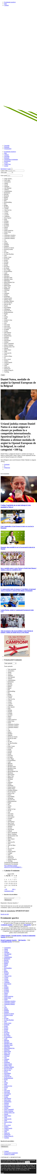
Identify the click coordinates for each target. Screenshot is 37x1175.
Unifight (6, 364)
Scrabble (6, 329)
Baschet (6, 194)
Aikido (6, 183)
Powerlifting (7, 307)
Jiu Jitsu (6, 252)
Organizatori (7, 148)
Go (5, 240)
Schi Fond (7, 326)
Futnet (6, 233)
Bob (5, 200)
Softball (6, 342)
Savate (6, 321)
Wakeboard (7, 368)
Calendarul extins (9, 891)
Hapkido (6, 246)
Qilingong (7, 309)
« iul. (5, 889)
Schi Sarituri (7, 328)
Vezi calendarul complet (10, 865)
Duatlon (6, 222)
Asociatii (6, 145)
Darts (5, 219)
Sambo (6, 317)
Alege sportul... (8, 178)
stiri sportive (27, 925)
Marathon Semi (8, 279)
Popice (6, 306)
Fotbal (6, 229)
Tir (5, 357)
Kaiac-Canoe (7, 257)
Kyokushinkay (8, 271)
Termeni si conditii (9, 1154)
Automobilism (8, 191)
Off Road (6, 290)
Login (6, 162)
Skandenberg (7, 335)
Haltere (6, 243)
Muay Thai (7, 287)
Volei (5, 365)
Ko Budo (6, 268)
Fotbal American (8, 230)
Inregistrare (7, 161)
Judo (5, 255)
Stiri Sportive (22, 940)
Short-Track (7, 334)
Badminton (7, 193)
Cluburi (6, 5)
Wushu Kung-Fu (8, 370)
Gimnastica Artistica (9, 237)
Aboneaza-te (8, 900)
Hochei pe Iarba (8, 249)
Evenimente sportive (10, 2)
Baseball (6, 196)
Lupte (5, 273)
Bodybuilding (8, 202)
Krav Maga (7, 270)
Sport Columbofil (9, 343)
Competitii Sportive (6, 941)
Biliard (6, 199)
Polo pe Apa (7, 304)
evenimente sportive (6, 925)
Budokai (6, 207)
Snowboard (7, 340)
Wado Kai (7, 367)
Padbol (6, 295)
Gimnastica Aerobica (9, 235)
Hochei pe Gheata (9, 248)
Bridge (6, 205)
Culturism (6, 216)
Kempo (6, 263)
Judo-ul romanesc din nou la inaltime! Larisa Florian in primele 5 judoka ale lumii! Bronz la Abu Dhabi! (17, 631)
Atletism (6, 189)
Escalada (6, 226)
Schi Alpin (7, 324)
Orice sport (7, 180)
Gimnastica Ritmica (9, 238)
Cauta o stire (4, 170)
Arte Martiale (7, 188)
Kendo (6, 265)
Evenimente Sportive (10, 151)
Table (5, 351)
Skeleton (6, 337)
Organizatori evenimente (11, 159)
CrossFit (6, 215)
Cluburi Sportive (6, 935)
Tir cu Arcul (7, 359)
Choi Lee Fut (7, 210)
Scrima (6, 331)
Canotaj (6, 208)
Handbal (6, 244)
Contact (6, 1151)
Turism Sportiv (8, 362)
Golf (5, 241)
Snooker (6, 339)
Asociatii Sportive (16, 935)
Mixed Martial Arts (9, 282)
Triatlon (6, 361)
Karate (6, 260)
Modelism (7, 284)
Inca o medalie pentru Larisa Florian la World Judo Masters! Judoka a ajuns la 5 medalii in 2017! (18, 569)
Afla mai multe (21, 1162)
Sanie (5, 318)
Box (5, 204)
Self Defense (7, 332)
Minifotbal (7, 281)
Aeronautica (7, 182)
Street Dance (7, 350)
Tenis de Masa (8, 356)
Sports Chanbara (8, 345)
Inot (5, 251)
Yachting (6, 372)
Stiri (5, 3)
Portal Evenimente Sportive (9, 940)
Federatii (6, 147)
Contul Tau (7, 164)
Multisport (7, 288)
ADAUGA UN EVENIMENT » (13, 867)
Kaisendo (6, 259)
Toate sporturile (12, 669)
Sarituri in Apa (8, 320)
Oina (5, 292)
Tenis (5, 354)
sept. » (14, 889)
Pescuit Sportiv (8, 303)
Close (2, 1173)
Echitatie (6, 224)
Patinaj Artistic (8, 298)
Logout (6, 165)
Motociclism (7, 285)
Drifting (6, 221)
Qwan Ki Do (7, 310)
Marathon (6, 276)
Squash (6, 348)
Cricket (6, 213)
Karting (6, 262)
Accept (27, 1162)
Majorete (6, 274)
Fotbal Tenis (7, 232)
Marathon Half (8, 277)
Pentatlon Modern (9, 301)
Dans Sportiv (7, 218)
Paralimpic (7, 296)
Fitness (6, 227)
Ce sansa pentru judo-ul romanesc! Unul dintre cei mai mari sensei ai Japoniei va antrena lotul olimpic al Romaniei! (18, 589)
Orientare (6, 293)
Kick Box (6, 266)
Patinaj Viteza (8, 299)
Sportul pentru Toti (9, 346)
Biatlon (6, 197)
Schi (5, 323)
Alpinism (6, 186)
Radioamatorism (8, 312)
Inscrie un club (5, 914)
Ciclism (6, 211)
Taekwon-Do (7, 353)
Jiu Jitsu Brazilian (9, 254)
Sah (5, 315)
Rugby (6, 313)
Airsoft (6, 185)
